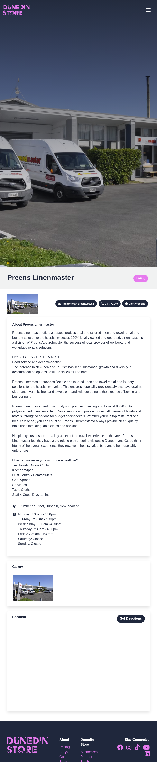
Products (87, 757)
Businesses (89, 752)
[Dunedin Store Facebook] (118, 748)
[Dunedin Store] (16, 10)
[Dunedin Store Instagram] (127, 748)
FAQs (63, 752)
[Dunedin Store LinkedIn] (145, 754)
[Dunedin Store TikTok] (135, 748)
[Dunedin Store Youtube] (145, 748)
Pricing (64, 747)
